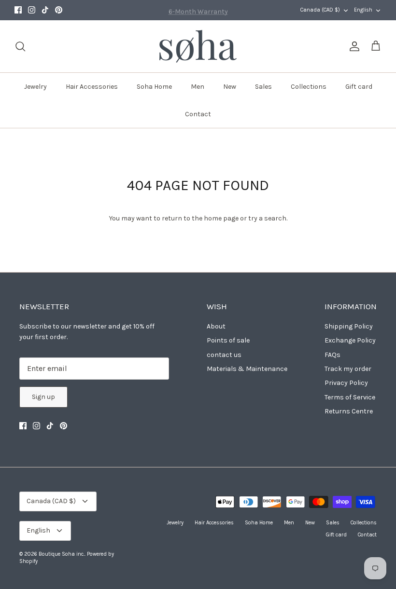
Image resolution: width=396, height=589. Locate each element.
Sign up (43, 397)
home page (221, 218)
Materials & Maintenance (247, 369)
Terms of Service (350, 397)
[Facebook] (18, 10)
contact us (224, 355)
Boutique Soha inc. (62, 554)
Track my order (348, 369)
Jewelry (35, 86)
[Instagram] (31, 10)
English (363, 10)
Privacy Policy (346, 383)
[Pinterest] (58, 10)
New (229, 86)
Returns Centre (349, 411)
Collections (308, 86)
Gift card (358, 86)
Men (197, 86)
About (216, 326)
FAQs (332, 355)
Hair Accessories (92, 86)
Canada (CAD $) (320, 10)
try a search (267, 218)
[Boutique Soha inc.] (198, 46)
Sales (263, 86)
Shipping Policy (349, 326)
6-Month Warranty (198, 10)
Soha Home (154, 86)
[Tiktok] (45, 10)
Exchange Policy (350, 340)
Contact (198, 114)
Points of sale (228, 340)
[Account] (352, 46)
